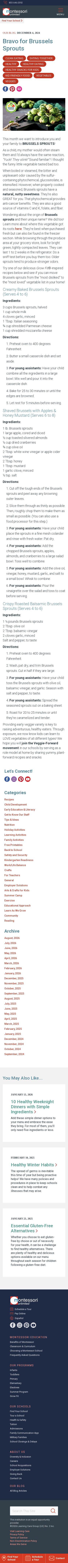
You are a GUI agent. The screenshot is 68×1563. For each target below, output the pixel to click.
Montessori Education (28, 1337)
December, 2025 (13, 978)
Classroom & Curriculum (22, 1346)
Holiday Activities (14, 829)
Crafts (8, 870)
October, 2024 (12, 1049)
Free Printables (13, 845)
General (9, 880)
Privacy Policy (17, 1534)
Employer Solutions (16, 885)
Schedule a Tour (23, 1309)
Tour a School (17, 1415)
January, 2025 (12, 1034)
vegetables (43, 75)
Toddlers (14, 1374)
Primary (14, 1378)
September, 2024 (14, 1054)
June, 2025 (10, 1008)
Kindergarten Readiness (18, 860)
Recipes (9, 799)
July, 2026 (10, 943)
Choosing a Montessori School (26, 1350)
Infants (13, 1370)
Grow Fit (14, 1396)
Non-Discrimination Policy (23, 1541)
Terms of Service (18, 1537)
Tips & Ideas (11, 819)
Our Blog (17, 1486)
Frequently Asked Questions (25, 1355)
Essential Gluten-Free (32, 1228)
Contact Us (16, 1478)
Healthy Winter (32, 1164)
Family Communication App (24, 1433)
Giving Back (16, 1474)
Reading (9, 920)
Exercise (9, 900)
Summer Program (19, 1391)
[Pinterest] (12, 89)
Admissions (16, 1428)
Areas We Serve (18, 1544)
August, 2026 (12, 938)
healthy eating (33, 64)
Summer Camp (13, 895)
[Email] (19, 89)
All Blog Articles (18, 1490)
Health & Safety (18, 1420)
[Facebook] (5, 89)
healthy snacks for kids (22, 69)
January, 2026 (12, 973)
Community (11, 915)
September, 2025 (14, 993)
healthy (10, 64)
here (18, 229)
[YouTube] (27, 779)
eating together (41, 58)
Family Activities (14, 839)
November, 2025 (14, 983)
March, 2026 (11, 963)
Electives (14, 1387)
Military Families (18, 1437)
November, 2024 (14, 1044)
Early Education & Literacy (19, 809)
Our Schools (20, 1406)
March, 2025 (11, 1023)
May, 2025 (10, 1013)
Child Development (15, 804)
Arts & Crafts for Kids (16, 890)
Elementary (15, 1383)
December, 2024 (13, 1039)
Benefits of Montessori (22, 1342)
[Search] (53, 1511)
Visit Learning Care (19, 1531)
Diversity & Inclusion (20, 1456)
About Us (17, 1451)
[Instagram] (14, 779)
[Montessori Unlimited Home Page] (24, 1300)
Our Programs (22, 1365)
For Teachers (12, 875)
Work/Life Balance (15, 865)
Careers (14, 1461)
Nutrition (9, 824)
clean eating (14, 58)
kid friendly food (17, 75)
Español (19, 1318)
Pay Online (20, 1313)
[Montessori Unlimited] (13, 11)
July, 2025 (10, 1003)
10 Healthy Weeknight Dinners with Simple (32, 1106)
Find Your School (11, 20)
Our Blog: (9, 33)
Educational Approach (17, 905)
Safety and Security (15, 855)
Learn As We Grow (15, 910)
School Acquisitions (20, 1465)
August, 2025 (12, 998)
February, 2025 (13, 1028)
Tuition (13, 1424)
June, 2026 (10, 948)
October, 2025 (12, 988)
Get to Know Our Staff (16, 814)
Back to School (13, 850)
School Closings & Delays (23, 1441)
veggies (10, 81)
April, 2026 (10, 958)
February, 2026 (13, 968)
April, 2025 (10, 1018)
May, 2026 (10, 953)
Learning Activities (15, 834)
